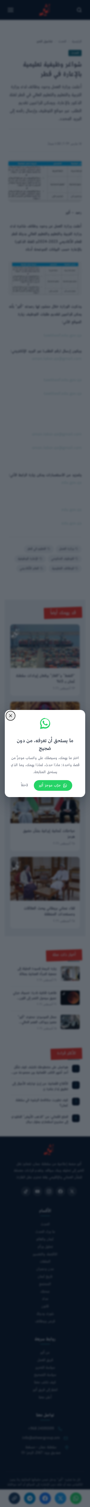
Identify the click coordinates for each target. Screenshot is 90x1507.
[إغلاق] (10, 716)
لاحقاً (24, 785)
